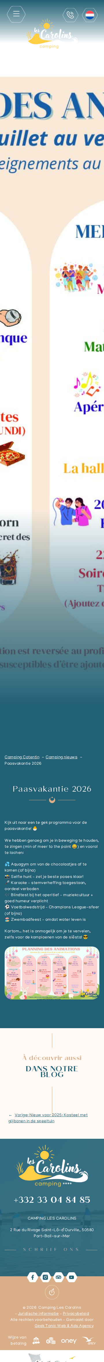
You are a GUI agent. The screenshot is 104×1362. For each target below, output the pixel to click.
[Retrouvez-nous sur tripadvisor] (58, 1277)
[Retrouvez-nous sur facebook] (32, 1277)
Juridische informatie (38, 1314)
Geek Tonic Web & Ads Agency (64, 1326)
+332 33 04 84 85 (52, 1201)
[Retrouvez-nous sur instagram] (45, 1277)
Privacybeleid (76, 1314)
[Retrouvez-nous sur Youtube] (71, 1277)
